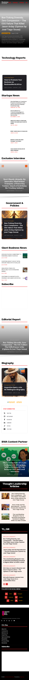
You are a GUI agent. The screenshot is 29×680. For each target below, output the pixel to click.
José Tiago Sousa (8, 235)
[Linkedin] (4, 422)
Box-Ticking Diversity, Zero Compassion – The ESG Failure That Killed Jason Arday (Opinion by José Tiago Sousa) (14, 23)
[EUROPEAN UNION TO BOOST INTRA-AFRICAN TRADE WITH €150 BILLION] (25, 262)
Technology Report (9, 77)
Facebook (9, 419)
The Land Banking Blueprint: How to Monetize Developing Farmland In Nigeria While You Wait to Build (18, 517)
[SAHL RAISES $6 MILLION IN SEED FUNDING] (5, 150)
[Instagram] (4, 416)
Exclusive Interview (14, 176)
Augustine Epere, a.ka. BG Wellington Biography (14, 388)
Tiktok (8, 426)
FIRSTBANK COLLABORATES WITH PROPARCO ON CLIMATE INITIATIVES (11, 277)
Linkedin (9, 422)
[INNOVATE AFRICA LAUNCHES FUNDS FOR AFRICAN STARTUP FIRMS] (5, 123)
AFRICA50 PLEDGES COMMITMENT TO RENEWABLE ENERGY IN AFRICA (11, 255)
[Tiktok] (4, 426)
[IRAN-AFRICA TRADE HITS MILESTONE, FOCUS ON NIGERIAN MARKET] (25, 270)
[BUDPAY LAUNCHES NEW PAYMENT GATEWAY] (5, 141)
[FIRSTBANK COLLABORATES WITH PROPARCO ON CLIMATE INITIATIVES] (25, 278)
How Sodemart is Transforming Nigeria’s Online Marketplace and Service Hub (17, 113)
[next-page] (26, 166)
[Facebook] (4, 419)
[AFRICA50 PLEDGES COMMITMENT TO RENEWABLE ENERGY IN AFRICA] (25, 255)
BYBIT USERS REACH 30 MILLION (19, 131)
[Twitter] (4, 413)
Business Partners (11, 190)
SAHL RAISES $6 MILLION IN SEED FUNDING (18, 149)
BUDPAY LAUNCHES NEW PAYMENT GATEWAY (17, 140)
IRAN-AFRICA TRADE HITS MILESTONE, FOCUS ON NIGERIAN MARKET (10, 269)
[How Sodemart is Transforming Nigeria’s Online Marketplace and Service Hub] (5, 113)
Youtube (9, 429)
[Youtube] (4, 429)
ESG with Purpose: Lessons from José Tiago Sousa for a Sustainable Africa (13, 578)
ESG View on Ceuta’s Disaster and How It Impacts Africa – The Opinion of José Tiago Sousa (14, 569)
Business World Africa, (9, 676)
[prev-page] (3, 166)
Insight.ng (22, 676)
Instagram (10, 416)
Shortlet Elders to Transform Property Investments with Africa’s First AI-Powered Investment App (19, 104)
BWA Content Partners (14, 460)
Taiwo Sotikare (8, 87)
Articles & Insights (6, 33)
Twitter (9, 413)
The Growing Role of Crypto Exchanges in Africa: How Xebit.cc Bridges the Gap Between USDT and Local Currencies (14, 467)
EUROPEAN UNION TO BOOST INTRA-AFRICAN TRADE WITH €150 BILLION (11, 262)
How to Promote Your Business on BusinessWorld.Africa (13, 82)
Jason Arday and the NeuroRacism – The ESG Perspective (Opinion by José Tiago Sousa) (18, 507)
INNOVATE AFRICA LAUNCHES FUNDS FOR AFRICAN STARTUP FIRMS (19, 122)
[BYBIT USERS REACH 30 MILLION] (5, 132)
